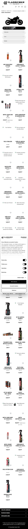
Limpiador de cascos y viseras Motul (20, 65)
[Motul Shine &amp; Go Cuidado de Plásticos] (8, 409)
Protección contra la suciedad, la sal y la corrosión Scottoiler (8, 167)
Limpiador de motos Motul (7, 317)
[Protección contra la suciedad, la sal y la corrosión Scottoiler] (8, 158)
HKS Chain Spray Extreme (7, 65)
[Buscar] (15, 6)
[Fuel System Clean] (8, 461)
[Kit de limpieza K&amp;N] (20, 308)
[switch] (25, 264)
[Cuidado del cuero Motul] (20, 334)
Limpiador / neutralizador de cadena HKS (20, 192)
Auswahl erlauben (14, 286)
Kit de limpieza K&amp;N (20, 317)
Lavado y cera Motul (20, 90)
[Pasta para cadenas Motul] (20, 359)
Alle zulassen (14, 281)
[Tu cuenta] (22, 6)
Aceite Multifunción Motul (20, 393)
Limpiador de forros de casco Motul (20, 445)
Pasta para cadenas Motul (20, 368)
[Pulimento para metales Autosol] (8, 334)
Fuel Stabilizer (8, 141)
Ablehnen (14, 290)
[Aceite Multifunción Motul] (20, 384)
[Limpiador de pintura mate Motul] (20, 158)
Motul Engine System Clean (8, 445)
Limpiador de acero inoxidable (20, 470)
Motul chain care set (8, 115)
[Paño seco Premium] (8, 208)
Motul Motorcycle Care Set (20, 418)
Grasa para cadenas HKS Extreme (7, 90)
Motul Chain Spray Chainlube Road (20, 217)
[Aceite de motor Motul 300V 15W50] (20, 233)
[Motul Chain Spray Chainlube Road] (20, 208)
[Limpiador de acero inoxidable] (20, 461)
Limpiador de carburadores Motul (8, 192)
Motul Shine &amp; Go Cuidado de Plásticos (8, 418)
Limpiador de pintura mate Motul (20, 167)
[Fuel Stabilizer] (8, 133)
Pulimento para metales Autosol (8, 343)
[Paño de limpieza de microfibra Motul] (20, 133)
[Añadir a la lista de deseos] (10, 60)
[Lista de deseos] (18, 6)
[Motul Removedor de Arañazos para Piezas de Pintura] (20, 106)
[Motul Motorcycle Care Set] (20, 409)
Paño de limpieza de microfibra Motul (20, 142)
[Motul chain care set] (8, 106)
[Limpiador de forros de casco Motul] (20, 436)
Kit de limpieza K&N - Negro (8, 393)
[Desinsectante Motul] (8, 486)
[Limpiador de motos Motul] (8, 308)
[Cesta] (25, 6)
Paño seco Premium (8, 217)
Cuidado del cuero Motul (20, 343)
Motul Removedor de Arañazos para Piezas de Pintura (20, 115)
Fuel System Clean (8, 469)
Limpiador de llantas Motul (8, 368)
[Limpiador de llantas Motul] (8, 359)
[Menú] (2, 6)
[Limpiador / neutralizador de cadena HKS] (20, 183)
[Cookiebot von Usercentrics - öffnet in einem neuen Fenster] (21, 237)
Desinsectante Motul (8, 495)
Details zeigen (21, 277)
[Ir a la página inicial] (14, 3)
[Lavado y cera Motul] (20, 81)
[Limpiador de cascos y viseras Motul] (20, 56)
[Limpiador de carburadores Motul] (8, 183)
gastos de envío (21, 523)
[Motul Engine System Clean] (8, 436)
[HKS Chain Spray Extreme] (8, 56)
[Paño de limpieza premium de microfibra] (8, 233)
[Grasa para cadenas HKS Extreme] (8, 81)
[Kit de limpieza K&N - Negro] (8, 384)
